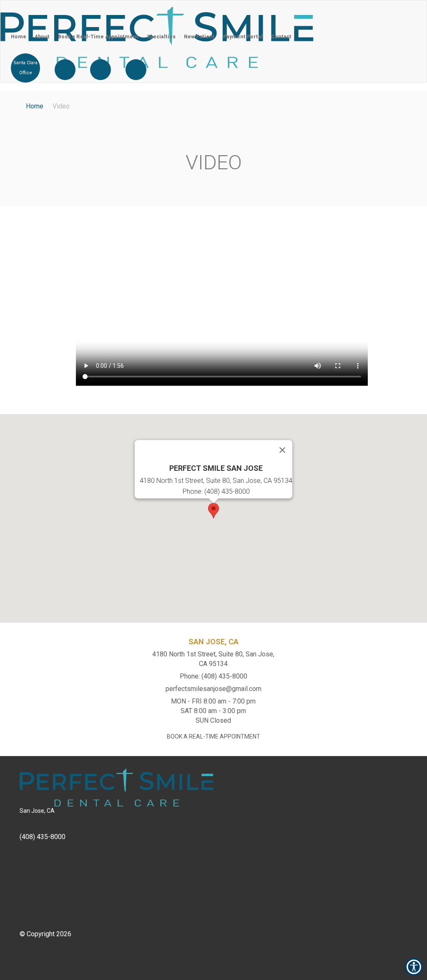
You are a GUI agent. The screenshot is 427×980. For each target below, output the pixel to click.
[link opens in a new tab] (65, 69)
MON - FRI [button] (213, 701)
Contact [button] (281, 37)
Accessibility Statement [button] (54, 962)
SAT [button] (213, 711)
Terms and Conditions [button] (51, 953)
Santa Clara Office (25, 67)
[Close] (282, 450)
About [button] (42, 37)
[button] (322, 4)
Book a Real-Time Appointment (98, 37)
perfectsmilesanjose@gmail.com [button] (213, 689)
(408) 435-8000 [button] (42, 837)
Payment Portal (243, 37)
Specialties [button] (161, 37)
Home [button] (18, 37)
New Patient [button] (199, 37)
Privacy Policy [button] (40, 943)
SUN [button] (213, 720)
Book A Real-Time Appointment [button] (213, 736)
